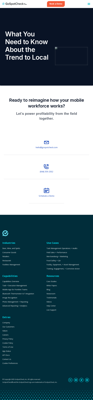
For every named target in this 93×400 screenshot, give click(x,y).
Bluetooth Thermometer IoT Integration (18, 294)
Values (5, 331)
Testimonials (51, 298)
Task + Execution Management (14, 285)
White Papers (51, 285)
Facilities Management (11, 265)
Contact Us (6, 359)
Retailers (5, 256)
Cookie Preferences (10, 363)
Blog (48, 289)
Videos (49, 302)
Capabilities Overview (10, 281)
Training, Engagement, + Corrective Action (63, 269)
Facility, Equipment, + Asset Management (62, 265)
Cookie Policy (7, 343)
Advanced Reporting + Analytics (14, 306)
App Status (6, 351)
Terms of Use (7, 347)
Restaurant (6, 261)
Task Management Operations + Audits (61, 248)
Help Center (51, 306)
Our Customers (8, 327)
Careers (5, 335)
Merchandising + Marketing (57, 256)
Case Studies (51, 281)
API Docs (6, 355)
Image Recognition (9, 298)
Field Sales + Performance (56, 252)
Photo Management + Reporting (15, 302)
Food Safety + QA (53, 261)
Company (6, 323)
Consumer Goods (9, 252)
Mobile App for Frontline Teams (14, 289)
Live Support (51, 310)
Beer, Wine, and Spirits (11, 248)
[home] (14, 4)
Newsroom (50, 294)
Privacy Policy (7, 339)
